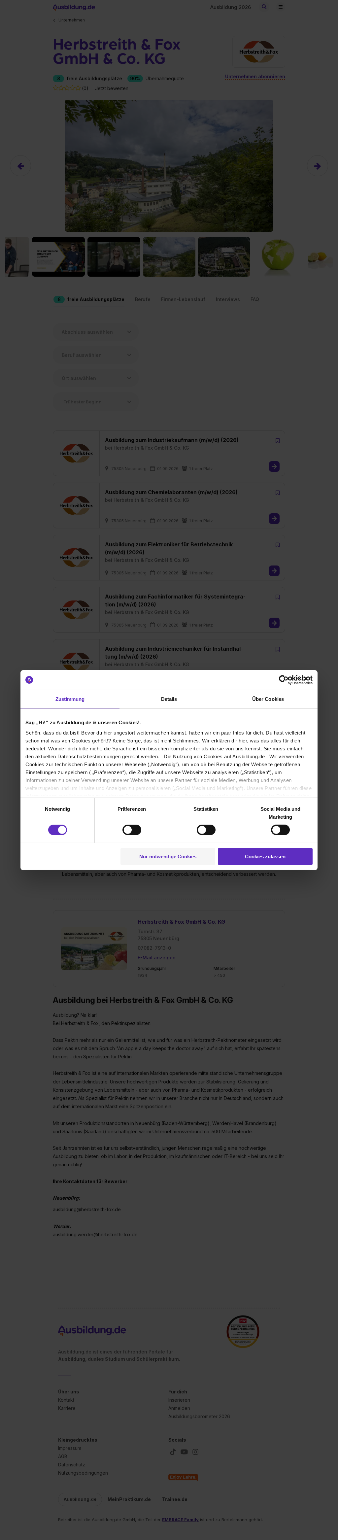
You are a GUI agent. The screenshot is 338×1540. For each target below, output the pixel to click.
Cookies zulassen (265, 856)
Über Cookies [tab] (268, 699)
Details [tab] (169, 699)
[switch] (131, 830)
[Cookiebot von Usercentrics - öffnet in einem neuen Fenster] (284, 680)
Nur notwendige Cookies (167, 856)
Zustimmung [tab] (70, 699)
